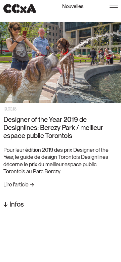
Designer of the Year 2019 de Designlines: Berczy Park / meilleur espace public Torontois (53, 128)
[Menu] (114, 6)
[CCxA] (19, 8)
